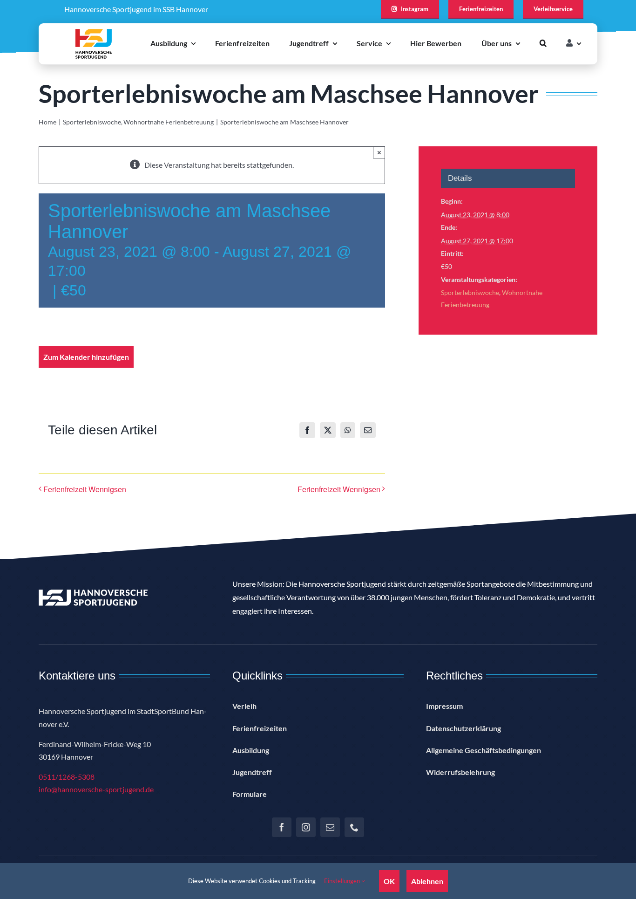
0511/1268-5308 (67, 776)
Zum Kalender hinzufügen (86, 356)
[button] (543, 43)
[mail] (330, 827)
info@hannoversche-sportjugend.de (96, 789)
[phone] (354, 827)
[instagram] (306, 827)
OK (389, 881)
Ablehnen (427, 881)
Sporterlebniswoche (470, 292)
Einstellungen (342, 881)
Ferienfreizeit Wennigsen (84, 489)
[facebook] (281, 827)
